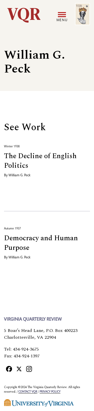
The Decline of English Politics (40, 161)
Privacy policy (50, 391)
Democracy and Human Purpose (41, 243)
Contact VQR (27, 391)
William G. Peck (20, 175)
